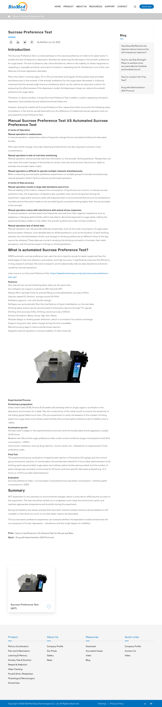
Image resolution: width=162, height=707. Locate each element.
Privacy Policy (117, 703)
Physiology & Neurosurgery (21, 678)
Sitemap (102, 703)
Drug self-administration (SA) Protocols (35, 537)
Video (88, 655)
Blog (123, 35)
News (49, 660)
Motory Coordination (18, 646)
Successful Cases (94, 651)
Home (58, 6)
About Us (81, 6)
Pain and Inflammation (19, 651)
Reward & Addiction (17, 664)
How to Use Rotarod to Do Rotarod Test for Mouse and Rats (44, 533)
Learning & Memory (17, 655)
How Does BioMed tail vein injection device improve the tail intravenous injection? (135, 49)
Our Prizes (52, 651)
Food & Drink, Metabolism (20, 673)
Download (91, 646)
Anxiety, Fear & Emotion (19, 660)
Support (110, 6)
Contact (122, 6)
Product (68, 6)
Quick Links (132, 637)
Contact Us (130, 651)
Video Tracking (15, 669)
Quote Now (146, 6)
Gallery (50, 655)
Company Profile (55, 646)
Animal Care (14, 683)
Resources (95, 6)
